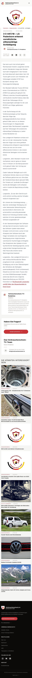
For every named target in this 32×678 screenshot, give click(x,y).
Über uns (3, 640)
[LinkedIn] (10, 658)
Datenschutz (4, 645)
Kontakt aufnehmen (15, 331)
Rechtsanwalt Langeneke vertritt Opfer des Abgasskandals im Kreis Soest (16, 284)
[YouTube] (6, 658)
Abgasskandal (13, 28)
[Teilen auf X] (20, 55)
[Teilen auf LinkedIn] (16, 55)
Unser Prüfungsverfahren (7, 632)
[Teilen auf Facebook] (12, 55)
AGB (2, 648)
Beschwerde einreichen (8, 618)
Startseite (5, 28)
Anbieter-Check (5, 630)
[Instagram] (2, 658)
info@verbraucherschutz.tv (17, 351)
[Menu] (29, 3)
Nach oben (15, 675)
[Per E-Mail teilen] (24, 55)
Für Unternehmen (5, 622)
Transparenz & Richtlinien (7, 651)
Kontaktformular (5, 665)
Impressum (4, 642)
